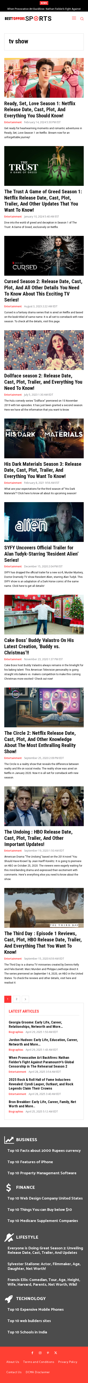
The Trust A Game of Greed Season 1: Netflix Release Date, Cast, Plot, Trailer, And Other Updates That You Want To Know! (43, 201)
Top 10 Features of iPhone (30, 1162)
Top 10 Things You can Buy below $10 (39, 1210)
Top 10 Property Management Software (41, 1173)
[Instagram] (40, 1353)
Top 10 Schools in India (27, 1332)
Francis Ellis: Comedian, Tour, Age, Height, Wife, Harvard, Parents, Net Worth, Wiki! (43, 1282)
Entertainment (13, 122)
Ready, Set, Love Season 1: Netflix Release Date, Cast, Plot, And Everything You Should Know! (39, 110)
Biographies (16, 1032)
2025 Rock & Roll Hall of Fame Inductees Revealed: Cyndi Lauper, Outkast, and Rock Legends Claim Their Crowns (41, 1083)
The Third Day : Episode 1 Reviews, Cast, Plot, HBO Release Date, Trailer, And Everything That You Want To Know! (43, 942)
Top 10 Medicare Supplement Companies (42, 1221)
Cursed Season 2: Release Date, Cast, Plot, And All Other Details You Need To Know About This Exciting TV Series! (43, 290)
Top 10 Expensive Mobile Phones (35, 1309)
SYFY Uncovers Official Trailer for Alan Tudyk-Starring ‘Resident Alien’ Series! (41, 554)
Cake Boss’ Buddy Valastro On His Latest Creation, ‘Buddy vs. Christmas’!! (39, 646)
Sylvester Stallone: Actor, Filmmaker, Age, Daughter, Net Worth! (44, 1266)
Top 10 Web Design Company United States (45, 1198)
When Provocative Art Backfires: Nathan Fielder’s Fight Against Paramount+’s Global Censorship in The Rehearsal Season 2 (41, 1061)
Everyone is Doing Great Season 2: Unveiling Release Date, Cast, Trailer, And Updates (45, 1250)
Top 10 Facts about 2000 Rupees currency (44, 1151)
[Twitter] (55, 1353)
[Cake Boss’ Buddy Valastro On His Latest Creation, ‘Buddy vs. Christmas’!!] (44, 615)
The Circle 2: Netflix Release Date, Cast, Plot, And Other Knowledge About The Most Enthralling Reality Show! (40, 742)
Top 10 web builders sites (29, 1321)
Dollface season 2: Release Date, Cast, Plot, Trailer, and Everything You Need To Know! (43, 382)
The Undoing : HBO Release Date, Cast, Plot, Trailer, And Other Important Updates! (38, 838)
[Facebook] (32, 1353)
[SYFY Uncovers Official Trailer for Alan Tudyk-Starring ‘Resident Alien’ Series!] (44, 522)
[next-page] (25, 999)
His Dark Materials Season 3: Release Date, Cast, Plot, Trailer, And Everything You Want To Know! (42, 470)
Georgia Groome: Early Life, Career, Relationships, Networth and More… (36, 1024)
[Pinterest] (48, 1353)
